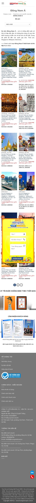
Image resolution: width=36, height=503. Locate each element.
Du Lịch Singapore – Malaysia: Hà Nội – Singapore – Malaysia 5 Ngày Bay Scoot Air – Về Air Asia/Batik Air (8, 196)
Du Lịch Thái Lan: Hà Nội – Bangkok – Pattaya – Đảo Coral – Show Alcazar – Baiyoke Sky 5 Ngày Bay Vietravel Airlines (26, 157)
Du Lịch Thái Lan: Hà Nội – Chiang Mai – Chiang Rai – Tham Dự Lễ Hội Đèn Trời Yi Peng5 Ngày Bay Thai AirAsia (9, 118)
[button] (2, 3)
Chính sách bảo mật (7, 393)
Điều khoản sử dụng (7, 389)
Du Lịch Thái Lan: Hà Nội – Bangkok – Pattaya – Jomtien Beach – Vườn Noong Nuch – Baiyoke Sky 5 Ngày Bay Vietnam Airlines (26, 73)
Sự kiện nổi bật (6, 365)
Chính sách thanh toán (8, 397)
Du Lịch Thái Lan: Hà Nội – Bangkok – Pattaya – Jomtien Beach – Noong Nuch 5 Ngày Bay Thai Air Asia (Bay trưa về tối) (8, 157)
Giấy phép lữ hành (7, 369)
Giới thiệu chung (6, 361)
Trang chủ (7, 14)
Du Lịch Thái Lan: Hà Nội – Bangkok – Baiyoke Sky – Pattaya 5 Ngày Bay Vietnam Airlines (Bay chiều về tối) (26, 118)
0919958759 (10, 437)
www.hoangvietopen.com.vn (24, 500)
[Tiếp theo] (21, 285)
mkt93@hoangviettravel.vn (14, 439)
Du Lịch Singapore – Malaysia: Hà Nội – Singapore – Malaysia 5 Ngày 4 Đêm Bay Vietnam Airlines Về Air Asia (26, 196)
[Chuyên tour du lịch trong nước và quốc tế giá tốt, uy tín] (18, 3)
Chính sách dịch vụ (7, 401)
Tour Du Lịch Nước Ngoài (22, 14)
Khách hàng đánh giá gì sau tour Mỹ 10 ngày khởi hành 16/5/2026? (18, 340)
